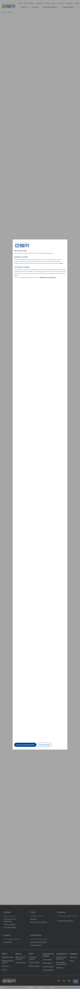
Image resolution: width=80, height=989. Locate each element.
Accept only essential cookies (25, 745)
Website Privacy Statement (48, 277)
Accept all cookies (44, 745)
